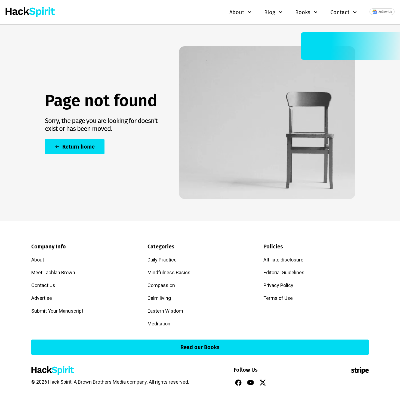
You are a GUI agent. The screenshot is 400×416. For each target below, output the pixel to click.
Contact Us (43, 285)
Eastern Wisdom (165, 311)
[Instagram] (275, 382)
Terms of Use (278, 298)
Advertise (41, 298)
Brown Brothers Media (102, 382)
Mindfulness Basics (168, 272)
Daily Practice (162, 260)
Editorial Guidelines (283, 272)
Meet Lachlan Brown (53, 272)
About (37, 260)
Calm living (159, 298)
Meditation (158, 323)
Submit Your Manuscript (57, 311)
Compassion (161, 285)
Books (302, 12)
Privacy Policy (278, 285)
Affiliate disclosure (283, 260)
